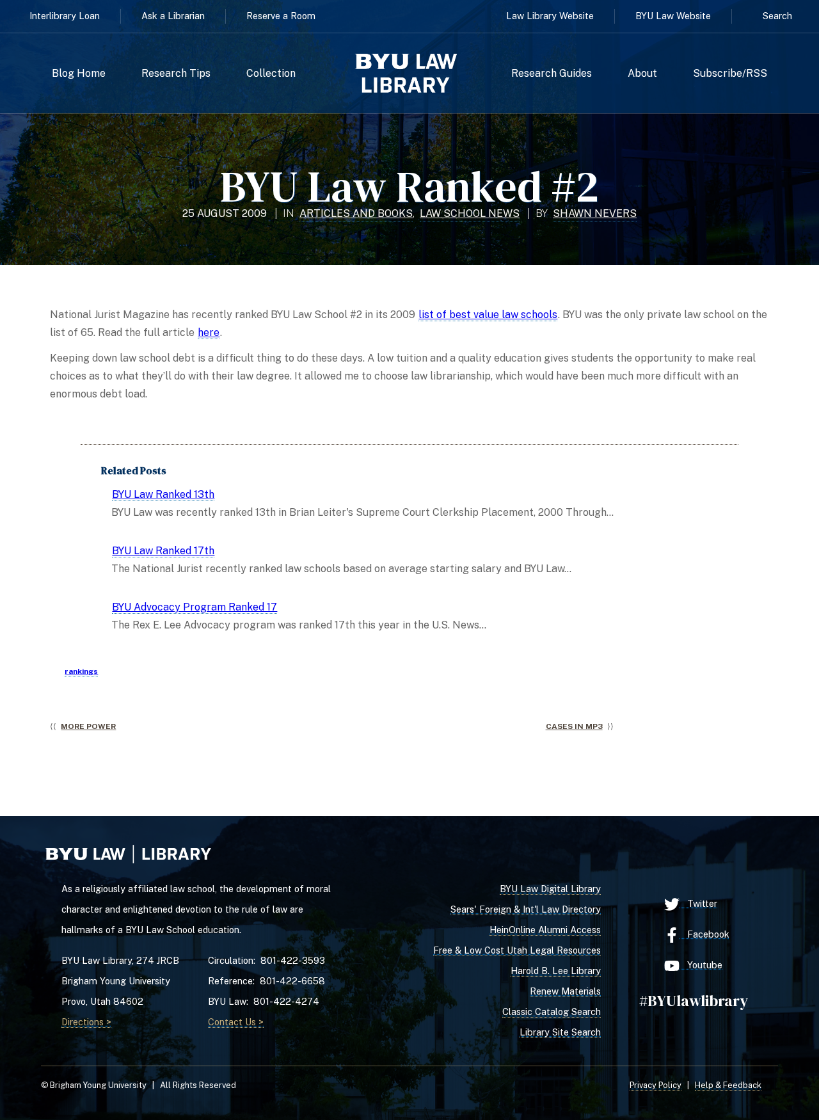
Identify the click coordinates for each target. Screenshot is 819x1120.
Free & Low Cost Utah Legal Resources (517, 950)
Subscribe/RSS (730, 73)
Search (777, 15)
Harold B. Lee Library (556, 970)
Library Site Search (560, 1032)
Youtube (701, 964)
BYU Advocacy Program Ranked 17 (194, 607)
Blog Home (79, 73)
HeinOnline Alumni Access (545, 929)
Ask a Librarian (173, 15)
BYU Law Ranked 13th (163, 494)
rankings (81, 671)
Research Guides (551, 73)
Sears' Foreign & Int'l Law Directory (525, 909)
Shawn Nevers (595, 213)
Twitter (698, 903)
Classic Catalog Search (551, 1011)
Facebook (704, 934)
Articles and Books (356, 213)
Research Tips (176, 73)
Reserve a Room (280, 15)
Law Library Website (550, 15)
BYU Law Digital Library (550, 888)
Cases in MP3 (574, 726)
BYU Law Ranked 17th (163, 551)
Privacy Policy (655, 1085)
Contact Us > (236, 1021)
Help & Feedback (728, 1085)
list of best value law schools (487, 314)
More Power (88, 726)
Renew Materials (565, 991)
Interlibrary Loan (64, 15)
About (642, 73)
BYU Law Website (673, 15)
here (208, 332)
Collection (271, 73)
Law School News (470, 213)
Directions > (86, 1021)
